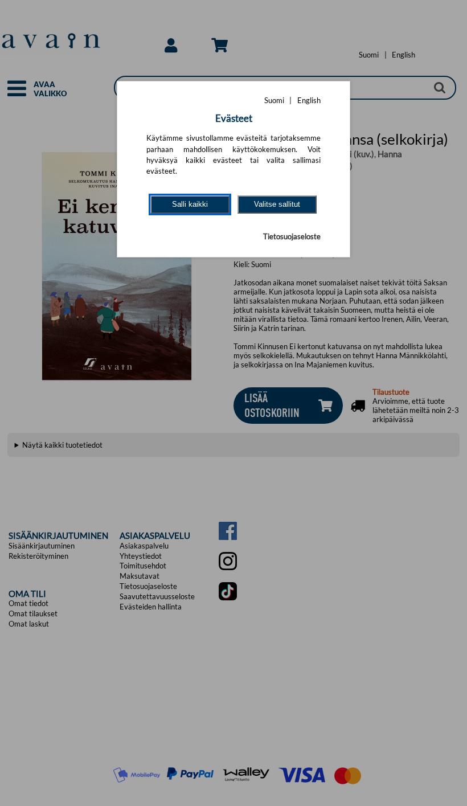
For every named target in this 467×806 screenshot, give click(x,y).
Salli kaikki (190, 204)
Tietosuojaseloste (292, 236)
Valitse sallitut (277, 204)
